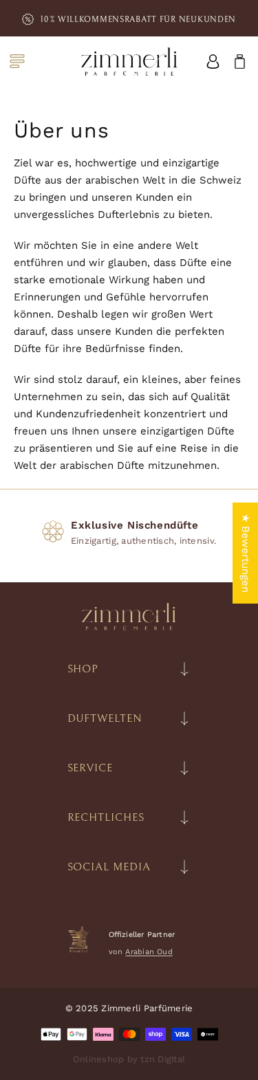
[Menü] (17, 61)
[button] (233, 61)
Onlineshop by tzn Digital (129, 1059)
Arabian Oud (148, 951)
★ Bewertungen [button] (245, 553)
